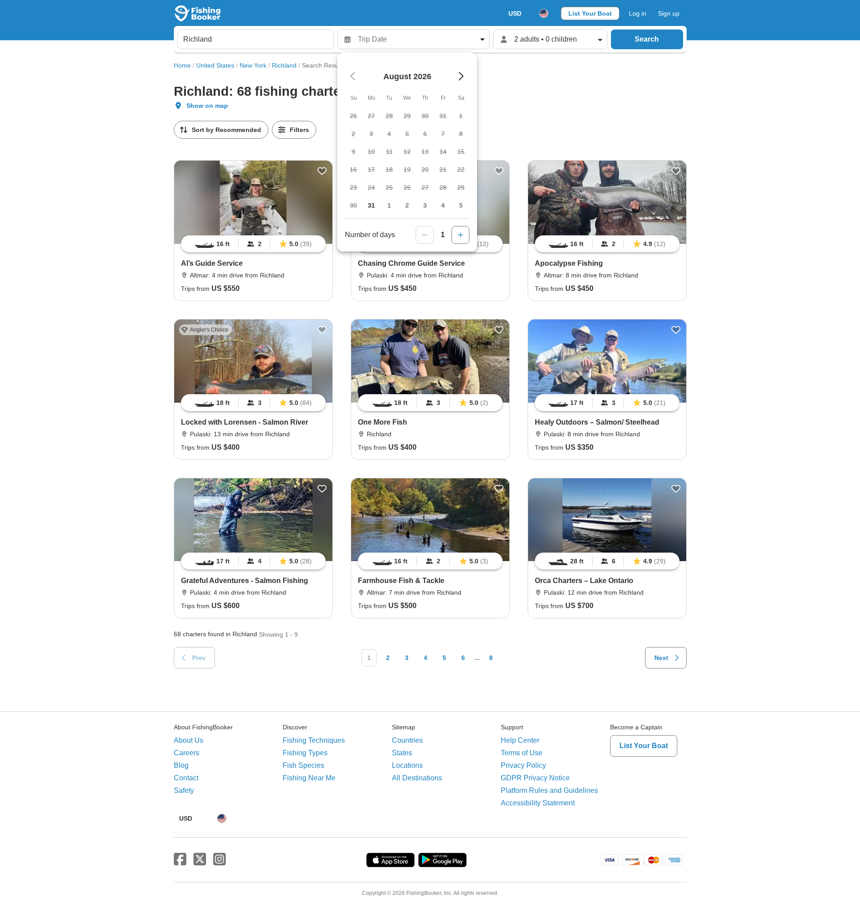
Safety (184, 790)
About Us (188, 740)
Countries (407, 740)
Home (182, 65)
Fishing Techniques (314, 740)
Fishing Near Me (309, 778)
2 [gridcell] (407, 205)
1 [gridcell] (389, 205)
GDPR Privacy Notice (535, 778)
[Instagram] (219, 859)
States (402, 753)
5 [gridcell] (461, 205)
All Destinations (417, 778)
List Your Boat (590, 13)
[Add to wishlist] (322, 171)
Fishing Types (305, 753)
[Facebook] (180, 859)
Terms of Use (521, 753)
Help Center (520, 740)
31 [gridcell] (371, 205)
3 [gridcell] (425, 205)
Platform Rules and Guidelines (549, 790)
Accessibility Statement (538, 803)
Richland (284, 65)
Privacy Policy (523, 765)
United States (215, 65)
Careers (186, 753)
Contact (186, 778)
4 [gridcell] (443, 205)
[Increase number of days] (460, 235)
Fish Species (303, 765)
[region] (253, 243)
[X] (200, 859)
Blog (181, 765)
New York (253, 65)
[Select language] (544, 13)
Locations (407, 765)
